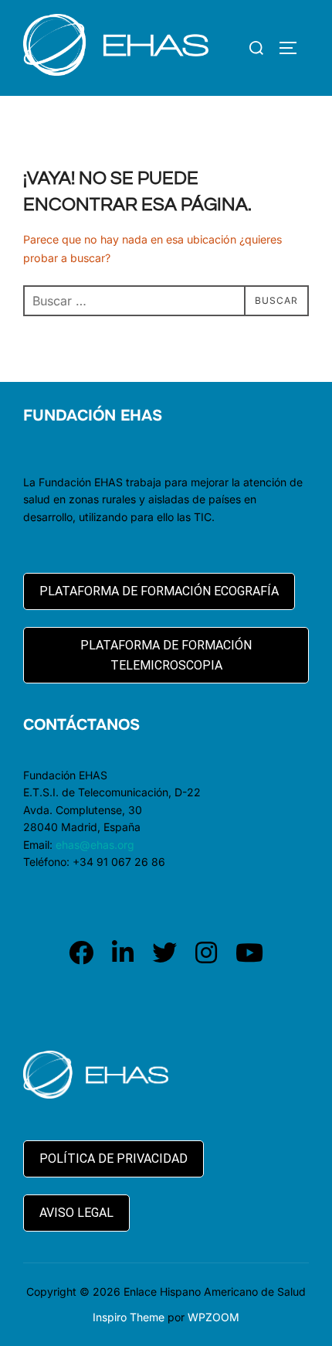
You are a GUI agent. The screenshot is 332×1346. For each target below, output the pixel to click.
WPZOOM (213, 1317)
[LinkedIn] (123, 953)
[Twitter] (164, 953)
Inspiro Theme (128, 1317)
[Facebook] (81, 953)
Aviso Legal (76, 1212)
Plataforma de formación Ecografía (159, 591)
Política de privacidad (113, 1158)
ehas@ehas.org (95, 844)
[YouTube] (249, 953)
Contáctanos (81, 724)
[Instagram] (206, 953)
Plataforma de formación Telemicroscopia (166, 655)
